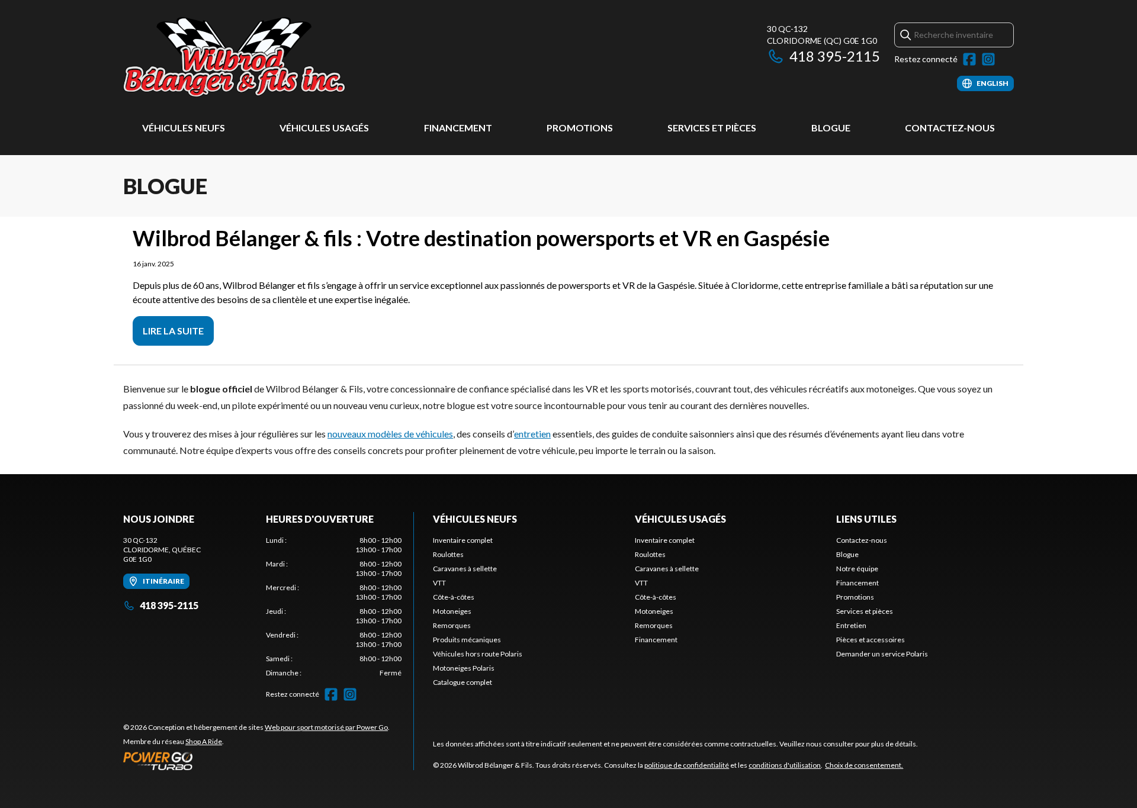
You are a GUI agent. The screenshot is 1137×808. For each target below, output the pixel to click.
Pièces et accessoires (870, 639)
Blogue (830, 127)
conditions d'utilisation (785, 765)
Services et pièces (711, 127)
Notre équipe (857, 568)
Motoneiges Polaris (463, 668)
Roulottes (448, 554)
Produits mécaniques (467, 639)
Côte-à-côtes (453, 597)
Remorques (452, 625)
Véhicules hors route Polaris (477, 653)
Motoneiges (452, 611)
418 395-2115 (834, 56)
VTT (439, 582)
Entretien (851, 625)
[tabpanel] (334, 607)
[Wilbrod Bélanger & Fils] (271, 57)
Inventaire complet (463, 540)
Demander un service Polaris (882, 653)
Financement (458, 127)
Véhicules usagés (324, 127)
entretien (532, 433)
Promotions (580, 127)
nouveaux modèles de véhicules (390, 433)
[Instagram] (988, 59)
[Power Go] (256, 760)
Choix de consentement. (864, 765)
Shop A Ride (203, 741)
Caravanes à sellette (465, 568)
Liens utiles (866, 518)
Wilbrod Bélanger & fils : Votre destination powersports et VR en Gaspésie (481, 238)
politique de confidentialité (686, 765)
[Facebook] (969, 59)
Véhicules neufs (183, 127)
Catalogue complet (462, 682)
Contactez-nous (950, 127)
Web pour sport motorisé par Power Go (326, 727)
